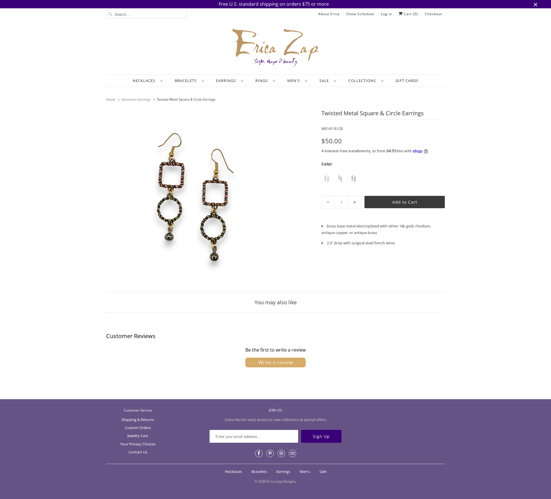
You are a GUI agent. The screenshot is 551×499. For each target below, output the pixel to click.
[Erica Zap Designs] (275, 48)
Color (326, 164)
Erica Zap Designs (281, 481)
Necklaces (145, 80)
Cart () (410, 13)
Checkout (433, 13)
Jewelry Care (137, 435)
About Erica (329, 13)
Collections (363, 80)
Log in (386, 13)
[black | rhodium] (340, 178)
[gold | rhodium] (326, 178)
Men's (294, 80)
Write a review (275, 362)
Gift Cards (406, 80)
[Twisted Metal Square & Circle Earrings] (195, 197)
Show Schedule (360, 13)
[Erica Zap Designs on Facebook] (259, 453)
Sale (325, 80)
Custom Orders (138, 427)
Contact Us (138, 452)
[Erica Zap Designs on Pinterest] (270, 453)
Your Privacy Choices (138, 444)
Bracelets (187, 80)
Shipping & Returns (137, 419)
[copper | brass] (353, 178)
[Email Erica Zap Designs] (292, 453)
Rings (262, 80)
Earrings (227, 80)
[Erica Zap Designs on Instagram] (281, 453)
